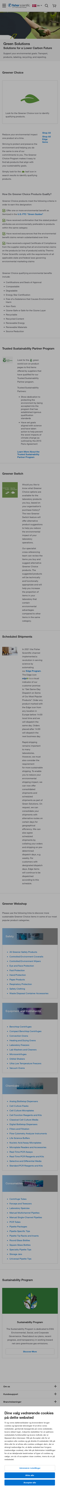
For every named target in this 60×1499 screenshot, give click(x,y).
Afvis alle (29, 1475)
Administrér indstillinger (29, 1468)
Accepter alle (30, 1482)
